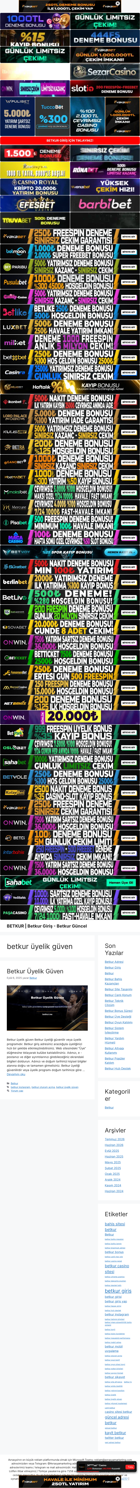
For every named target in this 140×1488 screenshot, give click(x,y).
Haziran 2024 (114, 1191)
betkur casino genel (113, 1261)
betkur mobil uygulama (114, 1349)
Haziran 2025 (114, 1156)
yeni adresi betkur (113, 1442)
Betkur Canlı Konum (118, 995)
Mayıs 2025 (113, 1162)
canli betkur (110, 1408)
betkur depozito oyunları (115, 1281)
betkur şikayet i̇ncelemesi (116, 1403)
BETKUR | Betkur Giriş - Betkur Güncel (47, 926)
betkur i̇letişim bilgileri (114, 1319)
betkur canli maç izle (114, 1257)
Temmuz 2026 (115, 1139)
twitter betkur (114, 1437)
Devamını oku (16, 1074)
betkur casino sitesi (117, 1268)
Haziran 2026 (114, 1145)
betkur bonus (114, 1252)
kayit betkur (115, 1432)
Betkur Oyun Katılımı (118, 1022)
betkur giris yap (116, 1301)
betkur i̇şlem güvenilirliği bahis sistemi (118, 1323)
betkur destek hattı (113, 1285)
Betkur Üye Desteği (118, 1016)
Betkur (14, 1083)
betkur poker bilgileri (114, 1369)
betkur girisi (113, 1297)
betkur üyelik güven (67, 1087)
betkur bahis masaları (114, 1239)
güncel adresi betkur (117, 1420)
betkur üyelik (110, 1395)
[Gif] (70, 387)
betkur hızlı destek (113, 1310)
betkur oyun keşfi (112, 1360)
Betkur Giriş (113, 967)
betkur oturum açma (43, 1087)
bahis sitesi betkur (115, 1227)
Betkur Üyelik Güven (35, 971)
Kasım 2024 (113, 1185)
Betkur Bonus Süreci (118, 1011)
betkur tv (128, 1382)
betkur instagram (20, 1087)
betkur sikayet (115, 1377)
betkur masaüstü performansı (117, 1338)
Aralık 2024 (113, 1179)
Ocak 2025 (112, 1174)
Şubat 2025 (113, 1168)
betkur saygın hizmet (114, 1373)
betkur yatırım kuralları (114, 1390)
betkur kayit (110, 1329)
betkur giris (118, 1291)
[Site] (70, 236)
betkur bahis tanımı (113, 1244)
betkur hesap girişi (113, 1306)
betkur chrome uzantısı (115, 1277)
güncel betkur (111, 1428)
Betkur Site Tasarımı (118, 989)
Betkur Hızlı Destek (118, 1068)
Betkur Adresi (114, 962)
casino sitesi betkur (118, 1412)
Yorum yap (17, 1090)
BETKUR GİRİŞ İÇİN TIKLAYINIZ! (70, 140)
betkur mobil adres (113, 1342)
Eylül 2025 (112, 1150)
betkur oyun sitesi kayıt (115, 1364)
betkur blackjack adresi (115, 1248)
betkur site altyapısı (113, 1382)
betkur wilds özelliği (114, 1386)
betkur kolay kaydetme (115, 1334)
